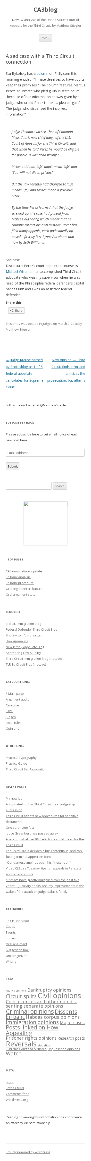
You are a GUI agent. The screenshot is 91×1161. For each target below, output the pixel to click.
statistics (43, 1045)
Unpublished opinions (64, 1049)
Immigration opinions (32, 1022)
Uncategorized (16, 955)
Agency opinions (16, 990)
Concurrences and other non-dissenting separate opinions (41, 1003)
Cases (10, 926)
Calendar (12, 705)
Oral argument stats (20, 594)
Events (11, 932)
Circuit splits (21, 996)
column (42, 73)
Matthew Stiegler (18, 329)
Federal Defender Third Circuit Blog (31, 629)
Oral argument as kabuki (24, 588)
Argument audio (17, 699)
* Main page (15, 693)
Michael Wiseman (19, 271)
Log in (10, 1082)
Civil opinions (59, 995)
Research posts (71, 1038)
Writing (11, 961)
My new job (14, 798)
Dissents (66, 1011)
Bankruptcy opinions (49, 990)
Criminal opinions (30, 1011)
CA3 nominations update (24, 571)
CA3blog (45, 9)
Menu (45, 38)
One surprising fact (20, 827)
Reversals (21, 1043)
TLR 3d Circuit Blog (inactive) (26, 664)
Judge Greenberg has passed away (32, 833)
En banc (15, 1016)
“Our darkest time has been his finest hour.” (38, 862)
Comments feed (17, 1094)
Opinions (12, 728)
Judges (47, 323)
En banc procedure (20, 583)
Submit (13, 466)
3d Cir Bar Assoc (17, 921)
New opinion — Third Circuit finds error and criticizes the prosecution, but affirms (66, 373)
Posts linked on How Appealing (32, 1030)
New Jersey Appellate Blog (25, 647)
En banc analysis (18, 577)
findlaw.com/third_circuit (23, 635)
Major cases (72, 1022)
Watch (14, 1053)
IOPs (9, 711)
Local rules (14, 722)
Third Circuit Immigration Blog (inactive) (34, 658)
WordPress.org (17, 1099)
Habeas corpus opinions (53, 1017)
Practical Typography (21, 757)
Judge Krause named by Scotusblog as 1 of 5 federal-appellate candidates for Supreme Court (24, 373)
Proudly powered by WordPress (28, 1152)
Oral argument (16, 944)
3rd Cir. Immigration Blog (23, 623)
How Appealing (17, 641)
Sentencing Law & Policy (23, 653)
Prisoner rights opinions (31, 1038)
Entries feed (15, 1088)
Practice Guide (16, 763)
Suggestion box (17, 950)
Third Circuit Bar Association (26, 769)
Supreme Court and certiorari (26, 1049)
